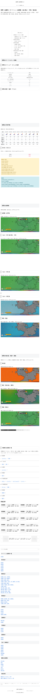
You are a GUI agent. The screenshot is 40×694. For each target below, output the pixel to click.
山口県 (2, 631)
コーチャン (4, 458)
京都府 (2, 622)
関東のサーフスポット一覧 (6, 676)
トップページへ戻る (10, 690)
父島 (2, 667)
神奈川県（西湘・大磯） (5, 591)
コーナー (23, 481)
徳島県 (2, 637)
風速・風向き (17, 55)
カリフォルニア (16, 481)
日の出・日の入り (18, 41)
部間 (3, 498)
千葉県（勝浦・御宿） (5, 583)
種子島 (2, 669)
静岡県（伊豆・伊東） (5, 600)
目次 (18, 32)
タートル (3, 487)
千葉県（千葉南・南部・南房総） (7, 584)
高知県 (2, 639)
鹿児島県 (2, 653)
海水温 (16, 52)
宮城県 (2, 569)
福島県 (2, 570)
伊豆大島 (2, 661)
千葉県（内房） (4, 586)
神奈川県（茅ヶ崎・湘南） (6, 592)
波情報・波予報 (17, 44)
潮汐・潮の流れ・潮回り (19, 53)
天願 (3, 464)
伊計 (6, 464)
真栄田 (3, 492)
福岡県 (2, 645)
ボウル (3, 481)
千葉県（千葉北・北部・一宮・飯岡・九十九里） (10, 581)
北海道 (2, 556)
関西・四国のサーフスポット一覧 (7, 678)
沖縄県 (2, 654)
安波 (9, 458)
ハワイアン (9, 481)
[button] (38, 549)
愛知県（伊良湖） (4, 602)
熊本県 (2, 651)
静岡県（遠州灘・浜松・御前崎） (7, 598)
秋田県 (2, 564)
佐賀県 (2, 647)
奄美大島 (2, 670)
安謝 (3, 475)
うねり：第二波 (17, 47)
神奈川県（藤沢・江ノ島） (6, 589)
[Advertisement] (20, 23)
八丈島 (2, 665)
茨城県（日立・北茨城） (5, 576)
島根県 (2, 629)
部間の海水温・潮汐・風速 (18, 50)
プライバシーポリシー (29, 690)
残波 (8, 487)
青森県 (2, 562)
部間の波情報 (16, 42)
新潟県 (2, 609)
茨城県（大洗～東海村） (5, 578)
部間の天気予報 (16, 39)
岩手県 (2, 567)
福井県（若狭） (4, 614)
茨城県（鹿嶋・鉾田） (5, 580)
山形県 (2, 566)
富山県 (2, 611)
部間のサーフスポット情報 (18, 34)
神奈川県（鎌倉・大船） (5, 587)
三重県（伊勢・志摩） (5, 603)
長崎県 (2, 650)
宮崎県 (2, 648)
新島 (2, 662)
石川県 (2, 612)
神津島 (2, 664)
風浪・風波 (17, 49)
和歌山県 (2, 620)
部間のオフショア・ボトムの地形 (21, 36)
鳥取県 (2, 628)
